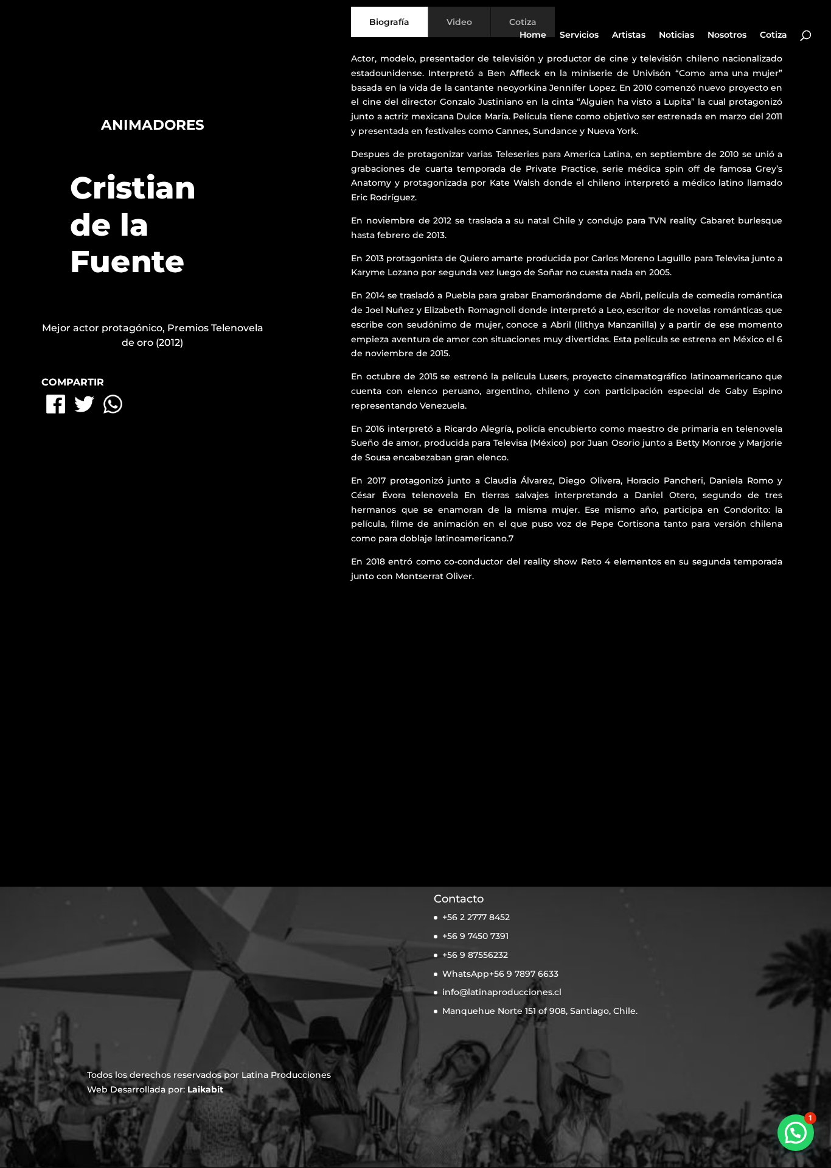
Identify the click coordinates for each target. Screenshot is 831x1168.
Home (533, 35)
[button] (795, 1132)
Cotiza (773, 35)
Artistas (628, 35)
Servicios (579, 35)
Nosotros (727, 35)
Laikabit (205, 1089)
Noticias (676, 35)
